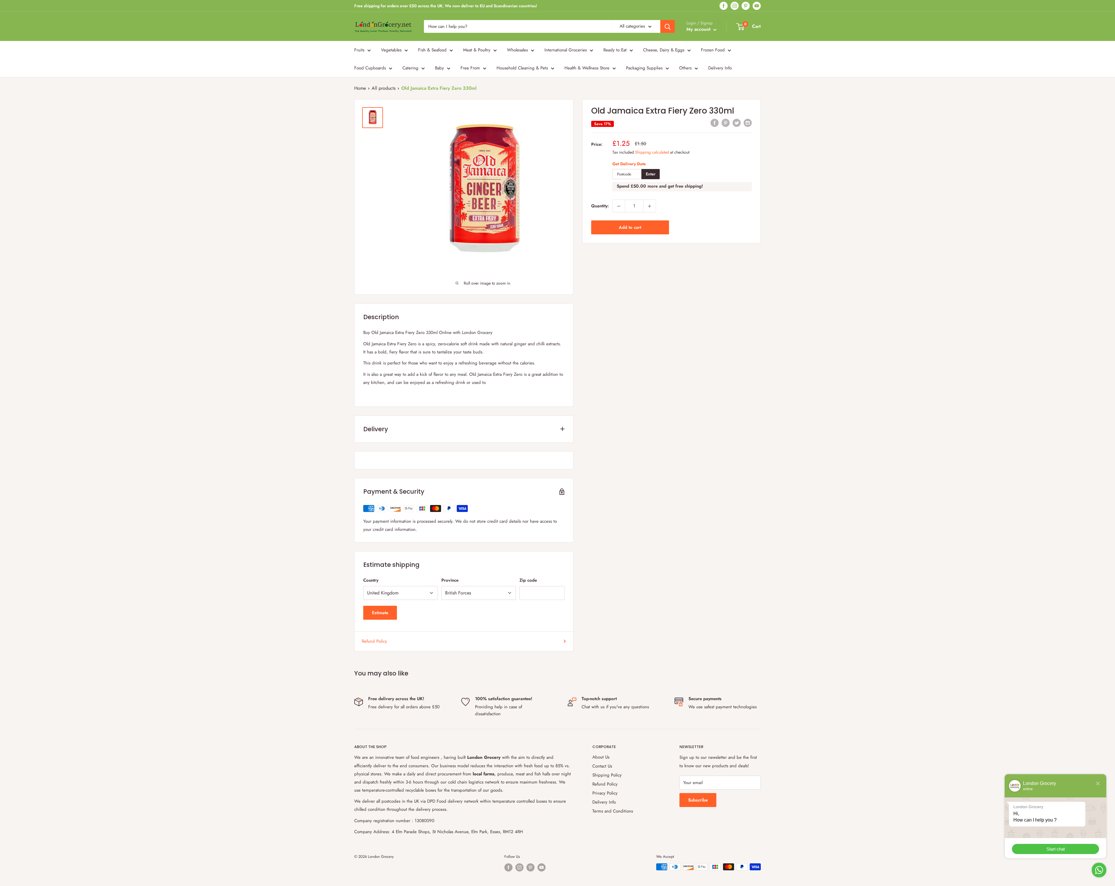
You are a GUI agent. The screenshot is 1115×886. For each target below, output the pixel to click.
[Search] (667, 26)
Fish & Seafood (432, 50)
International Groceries (565, 50)
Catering (410, 68)
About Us (600, 757)
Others (685, 68)
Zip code (528, 580)
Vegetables (391, 50)
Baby (439, 68)
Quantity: (600, 206)
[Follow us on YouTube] (757, 6)
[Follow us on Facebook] (724, 6)
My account (699, 29)
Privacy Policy (605, 793)
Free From (470, 68)
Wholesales (517, 50)
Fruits (359, 50)
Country (370, 580)
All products (383, 88)
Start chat (1055, 849)
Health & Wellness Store (586, 68)
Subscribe (698, 800)
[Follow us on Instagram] (735, 6)
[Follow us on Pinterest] (746, 6)
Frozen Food (713, 50)
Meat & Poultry (476, 50)
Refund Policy (374, 641)
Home (360, 88)
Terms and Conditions (612, 811)
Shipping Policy (607, 775)
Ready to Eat (615, 50)
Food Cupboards (370, 68)
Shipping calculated (652, 152)
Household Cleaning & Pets (522, 68)
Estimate (380, 613)
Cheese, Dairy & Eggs (663, 50)
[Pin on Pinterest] (726, 122)
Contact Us (602, 766)
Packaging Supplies (644, 68)
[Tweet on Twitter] (737, 122)
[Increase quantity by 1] (649, 206)
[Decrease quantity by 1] (619, 206)
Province (449, 580)
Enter (650, 174)
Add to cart (630, 227)
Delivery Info (720, 68)
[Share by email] (748, 122)
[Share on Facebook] (715, 122)
